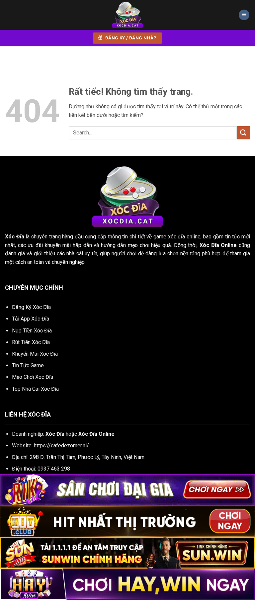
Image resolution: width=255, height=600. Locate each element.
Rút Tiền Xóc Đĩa (31, 342)
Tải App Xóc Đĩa (30, 319)
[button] (244, 15)
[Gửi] (243, 132)
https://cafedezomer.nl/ (61, 445)
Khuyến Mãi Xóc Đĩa (35, 354)
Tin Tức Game (28, 365)
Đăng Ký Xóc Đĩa (31, 307)
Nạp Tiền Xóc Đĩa (32, 330)
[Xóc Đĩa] (127, 15)
